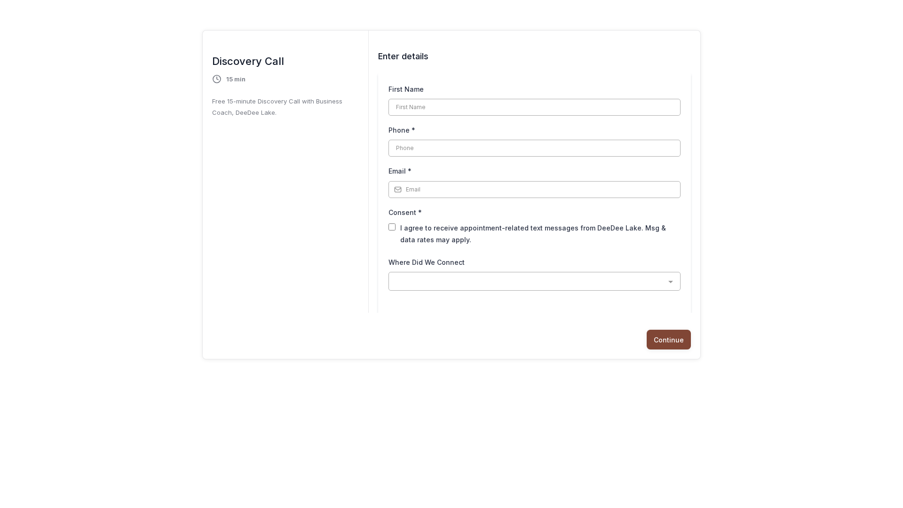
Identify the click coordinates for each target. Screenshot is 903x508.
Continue (669, 340)
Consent (405, 212)
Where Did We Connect (426, 262)
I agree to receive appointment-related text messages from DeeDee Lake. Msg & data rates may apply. (533, 234)
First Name (406, 89)
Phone (401, 130)
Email (400, 171)
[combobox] (534, 281)
